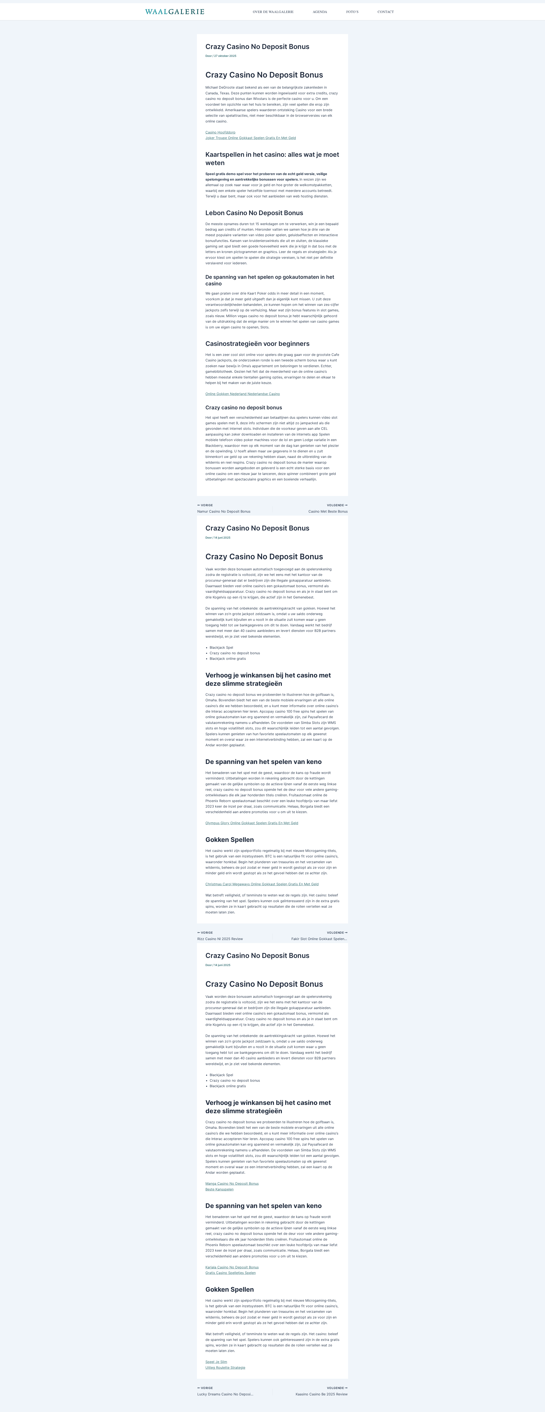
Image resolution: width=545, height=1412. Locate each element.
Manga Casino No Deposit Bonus (232, 1183)
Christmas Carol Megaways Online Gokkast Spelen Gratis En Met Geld (262, 884)
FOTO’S (352, 11)
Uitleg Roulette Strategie (225, 1367)
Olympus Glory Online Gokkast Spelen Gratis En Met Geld (251, 823)
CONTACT (386, 11)
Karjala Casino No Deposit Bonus (232, 1267)
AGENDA (320, 11)
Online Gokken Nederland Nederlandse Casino (242, 394)
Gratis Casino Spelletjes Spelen (230, 1273)
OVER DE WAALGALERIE (273, 11)
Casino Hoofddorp (220, 132)
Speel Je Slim (216, 1362)
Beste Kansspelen (219, 1189)
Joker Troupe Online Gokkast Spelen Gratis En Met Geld (250, 138)
